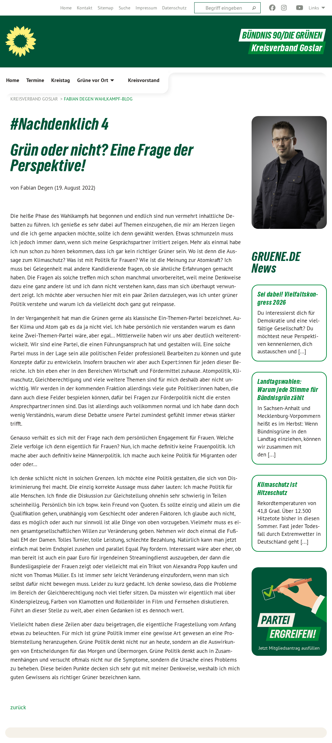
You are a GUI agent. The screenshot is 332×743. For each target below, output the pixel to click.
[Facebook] (272, 8)
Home (66, 8)
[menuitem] (66, 8)
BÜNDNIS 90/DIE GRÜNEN (282, 35)
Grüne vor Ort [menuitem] (92, 80)
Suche (124, 8)
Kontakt (84, 8)
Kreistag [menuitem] (60, 80)
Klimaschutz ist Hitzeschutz (277, 489)
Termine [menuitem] (35, 80)
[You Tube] (300, 8)
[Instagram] (284, 8)
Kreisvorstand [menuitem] (144, 80)
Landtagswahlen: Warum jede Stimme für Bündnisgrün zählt (287, 390)
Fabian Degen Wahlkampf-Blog (98, 99)
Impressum (146, 8)
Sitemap (105, 8)
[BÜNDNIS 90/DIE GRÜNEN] (20, 41)
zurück (18, 707)
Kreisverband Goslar (34, 99)
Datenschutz (174, 8)
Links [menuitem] (314, 8)
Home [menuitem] (12, 80)
